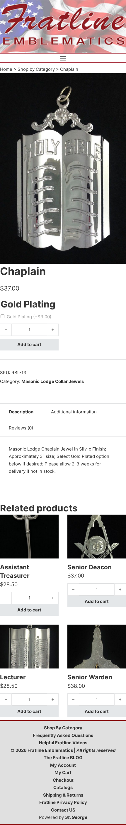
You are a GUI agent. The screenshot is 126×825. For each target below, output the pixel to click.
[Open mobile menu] (63, 58)
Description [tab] (21, 412)
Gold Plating (29, 316)
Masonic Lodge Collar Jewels (52, 381)
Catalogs (63, 787)
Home (6, 69)
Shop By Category (63, 728)
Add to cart (29, 344)
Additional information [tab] (74, 412)
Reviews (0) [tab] (21, 428)
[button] (118, 81)
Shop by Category (36, 69)
